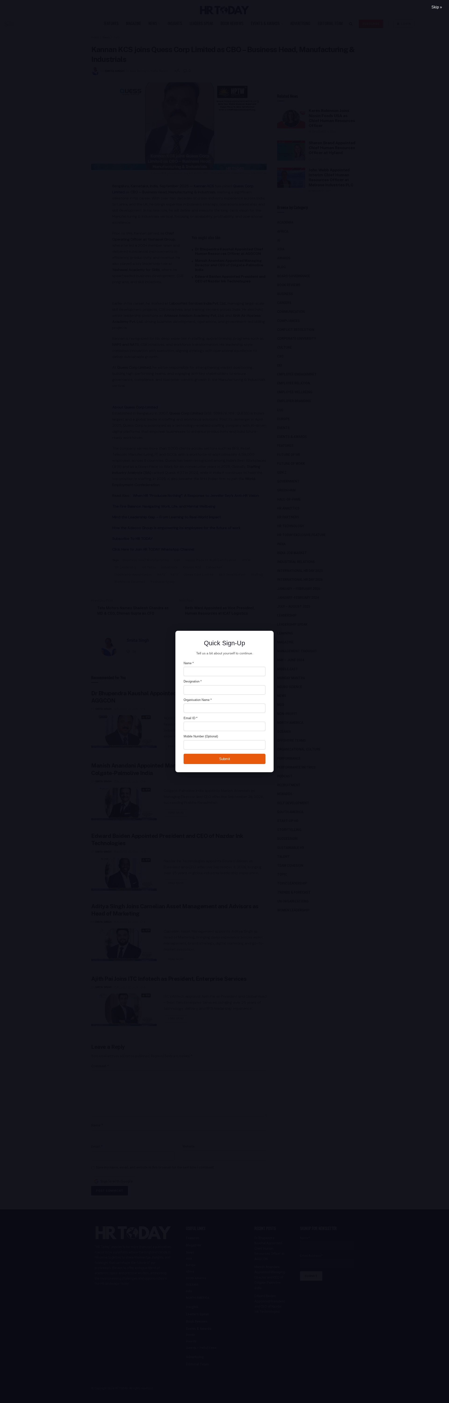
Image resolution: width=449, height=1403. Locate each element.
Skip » (436, 7)
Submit (224, 759)
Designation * (193, 681)
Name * (189, 663)
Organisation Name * (198, 700)
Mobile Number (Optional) (201, 736)
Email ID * (190, 718)
